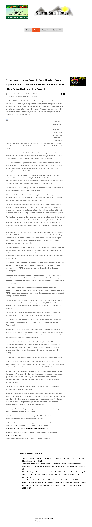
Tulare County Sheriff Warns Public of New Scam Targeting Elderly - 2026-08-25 (50, 480)
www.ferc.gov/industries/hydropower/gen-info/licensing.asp (28, 428)
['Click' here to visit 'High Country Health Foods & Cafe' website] (17, 12)
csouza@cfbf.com (14, 435)
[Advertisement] (46, 52)
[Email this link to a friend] (64, 94)
